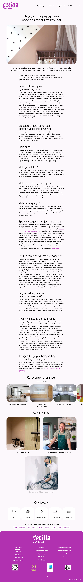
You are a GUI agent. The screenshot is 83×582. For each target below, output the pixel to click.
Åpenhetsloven (64, 557)
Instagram (39, 577)
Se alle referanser (41, 381)
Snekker (15, 527)
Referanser (52, 6)
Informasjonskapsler (65, 554)
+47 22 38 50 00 (18, 555)
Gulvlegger (53, 527)
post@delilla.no (18, 557)
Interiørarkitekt (66, 527)
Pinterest (44, 577)
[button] (75, 392)
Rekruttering (41, 557)
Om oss (78, 6)
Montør (59, 527)
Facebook (34, 577)
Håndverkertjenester (41, 551)
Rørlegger (41, 527)
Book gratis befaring (74, 579)
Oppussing (41, 554)
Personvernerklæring (64, 551)
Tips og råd (61, 6)
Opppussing (40, 6)
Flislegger (34, 527)
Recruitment (41, 560)
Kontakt (70, 6)
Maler (29, 527)
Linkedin (48, 577)
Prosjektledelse (22, 527)
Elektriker (47, 527)
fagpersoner (55, 248)
